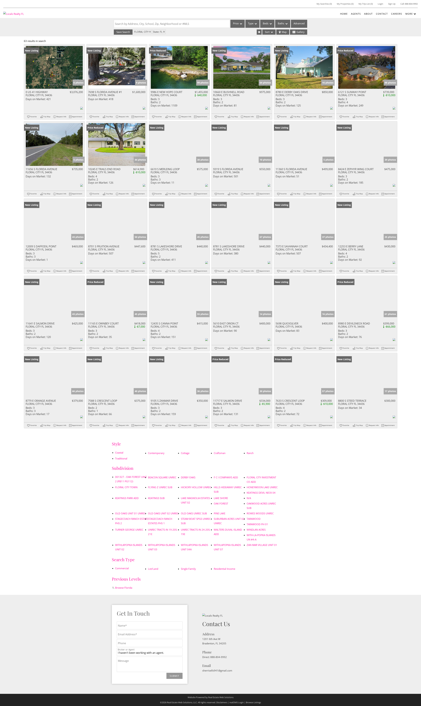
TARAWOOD (253, 518)
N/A (249, 498)
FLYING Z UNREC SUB (160, 487)
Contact (382, 13)
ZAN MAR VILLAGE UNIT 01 (262, 545)
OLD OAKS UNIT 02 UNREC (163, 513)
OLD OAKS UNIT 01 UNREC (130, 513)
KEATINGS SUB (156, 498)
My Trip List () (366, 3)
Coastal (119, 452)
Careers (396, 13)
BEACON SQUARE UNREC (162, 477)
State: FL (157, 31)
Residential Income (224, 568)
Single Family (188, 568)
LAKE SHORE (221, 498)
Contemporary (156, 453)
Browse (123, 587)
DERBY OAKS (188, 477)
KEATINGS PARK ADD (127, 498)
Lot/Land (153, 568)
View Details (54, 67)
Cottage (185, 453)
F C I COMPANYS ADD (226, 477)
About (368, 13)
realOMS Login (236, 702)
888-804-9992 (411, 3)
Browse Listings (253, 702)
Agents (356, 13)
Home (344, 13)
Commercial (122, 568)
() (324, 3)
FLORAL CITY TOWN (126, 487)
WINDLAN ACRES (256, 529)
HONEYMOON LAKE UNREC (262, 487)
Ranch (250, 453)
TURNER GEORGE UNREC (129, 529)
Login (380, 3)
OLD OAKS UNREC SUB (194, 513)
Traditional (121, 458)
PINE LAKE (219, 513)
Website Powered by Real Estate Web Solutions (211, 697)
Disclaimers (221, 702)
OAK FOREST (221, 503)
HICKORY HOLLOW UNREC (196, 487)
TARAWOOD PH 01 (257, 524)
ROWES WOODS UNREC (260, 513)
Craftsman (219, 453)
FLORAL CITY (141, 31)
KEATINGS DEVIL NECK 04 (261, 492)
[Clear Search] (259, 32)
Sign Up (392, 3)
